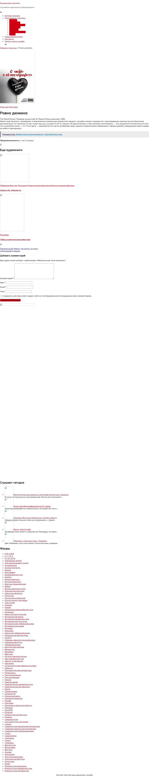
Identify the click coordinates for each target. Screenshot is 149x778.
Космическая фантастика (16, 635)
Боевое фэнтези (12, 579)
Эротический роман (14, 757)
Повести (8, 668)
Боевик (8, 577)
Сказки (8, 724)
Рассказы (13, 107)
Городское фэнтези (13, 593)
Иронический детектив (15, 614)
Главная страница (8, 48)
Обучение (9, 663)
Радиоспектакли (12, 696)
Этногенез (9, 761)
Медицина (9, 649)
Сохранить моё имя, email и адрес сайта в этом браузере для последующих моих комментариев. (47, 296)
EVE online (9, 554)
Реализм (9, 708)
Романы (8, 717)
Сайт (2, 291)
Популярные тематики (15, 18)
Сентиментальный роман (16, 722)
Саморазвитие (11, 719)
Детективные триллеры (16, 600)
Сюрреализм (10, 736)
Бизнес (8, 570)
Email (3, 287)
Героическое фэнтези (14, 591)
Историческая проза (14, 617)
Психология (10, 694)
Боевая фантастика (14, 575)
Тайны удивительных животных (15, 239)
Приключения (11, 682)
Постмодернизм (12, 677)
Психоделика (11, 691)
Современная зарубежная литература (22, 726)
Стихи (7, 733)
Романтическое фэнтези (38, 185)
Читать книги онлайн (14, 41)
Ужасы (12, 34)
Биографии (10, 572)
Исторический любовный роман (19, 624)
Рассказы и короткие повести (18, 705)
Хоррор (8, 752)
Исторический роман (14, 626)
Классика (4, 107)
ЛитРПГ (8, 638)
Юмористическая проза (15, 766)
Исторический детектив (16, 621)
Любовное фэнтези (9, 185)
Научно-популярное (14, 661)
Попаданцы (14, 22)
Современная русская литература (20, 729)
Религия (8, 712)
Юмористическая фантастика (18, 768)
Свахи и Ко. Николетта (10, 190)
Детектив (14, 29)
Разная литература (13, 698)
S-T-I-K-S (9, 556)
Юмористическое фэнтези (62, 185)
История (8, 628)
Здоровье (9, 612)
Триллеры (9, 738)
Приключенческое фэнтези (17, 687)
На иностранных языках (16, 656)
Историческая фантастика (17, 619)
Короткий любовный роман (17, 633)
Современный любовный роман (19, 731)
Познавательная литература (18, 670)
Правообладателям (14, 36)
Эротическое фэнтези (15, 759)
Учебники (9, 743)
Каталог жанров (12, 15)
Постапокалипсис (17, 32)
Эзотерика (9, 754)
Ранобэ (8, 701)
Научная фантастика (14, 659)
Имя (2, 282)
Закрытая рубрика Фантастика (19, 610)
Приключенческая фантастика (19, 684)
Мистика (9, 654)
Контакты (9, 39)
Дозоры (8, 605)
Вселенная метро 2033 (15, 589)
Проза (7, 689)
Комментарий (7, 278)
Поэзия (8, 680)
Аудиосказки (11, 565)
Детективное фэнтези (15, 598)
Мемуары (9, 652)
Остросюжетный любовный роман (20, 666)
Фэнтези (13, 20)
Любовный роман (17, 25)
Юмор (7, 764)
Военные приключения (15, 584)
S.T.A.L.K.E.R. (10, 558)
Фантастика (14, 27)
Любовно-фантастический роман (20, 640)
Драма (8, 607)
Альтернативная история (16, 563)
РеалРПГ (9, 710)
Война (7, 586)
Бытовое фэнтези (13, 582)
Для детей (9, 603)
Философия (10, 747)
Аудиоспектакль (12, 568)
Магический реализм (14, 647)
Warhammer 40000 (13, 561)
